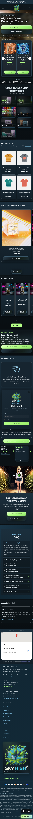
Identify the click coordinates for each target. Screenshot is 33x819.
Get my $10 (16, 423)
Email (5, 413)
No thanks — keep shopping (16, 426)
